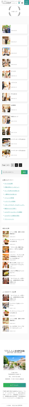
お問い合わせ (19, 3)
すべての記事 (9, 183)
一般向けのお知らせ (11, 194)
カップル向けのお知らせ (12, 191)
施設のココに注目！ (11, 208)
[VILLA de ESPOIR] (14, 352)
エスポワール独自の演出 (12, 215)
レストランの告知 (10, 201)
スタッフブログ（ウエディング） (15, 205)
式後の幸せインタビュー (12, 187)
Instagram (22, 3)
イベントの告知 (9, 198)
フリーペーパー (9, 219)
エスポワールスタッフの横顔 (13, 212)
